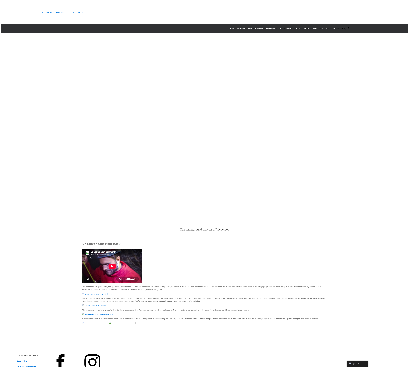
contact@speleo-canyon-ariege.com (55, 12)
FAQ (327, 28)
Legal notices (22, 361)
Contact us (336, 28)
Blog (321, 28)
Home (232, 28)
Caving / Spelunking (255, 28)
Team (314, 28)
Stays (298, 28)
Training (306, 28)
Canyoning (241, 28)
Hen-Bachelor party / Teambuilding (279, 28)
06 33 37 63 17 (78, 12)
